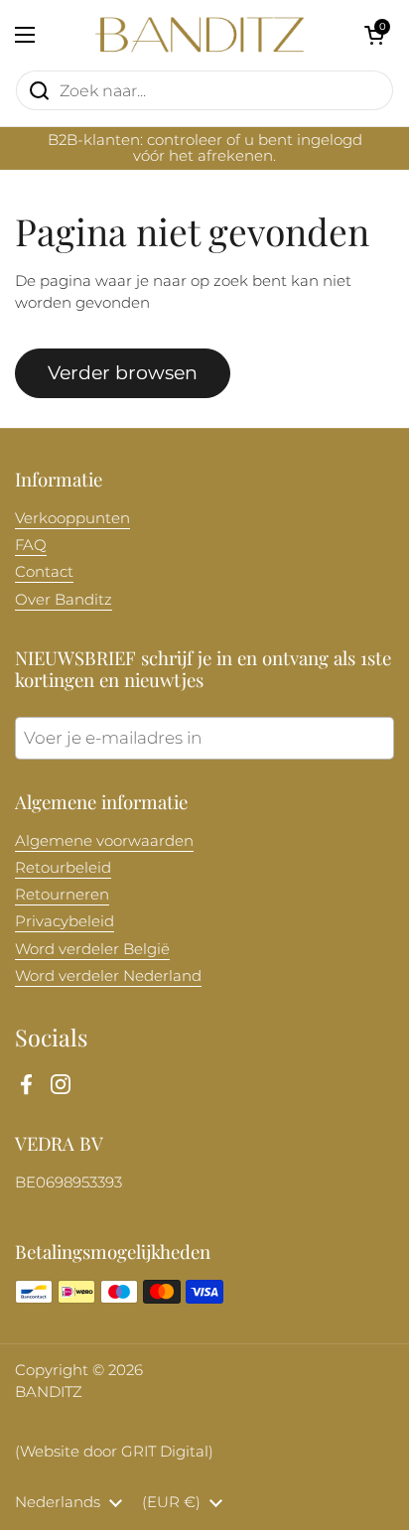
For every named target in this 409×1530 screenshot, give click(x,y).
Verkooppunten (72, 518)
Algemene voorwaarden (104, 841)
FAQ (31, 545)
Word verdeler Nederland (108, 976)
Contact (44, 572)
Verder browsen (123, 372)
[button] (374, 35)
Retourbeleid (63, 868)
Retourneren (62, 895)
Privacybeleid (64, 921)
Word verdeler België (92, 949)
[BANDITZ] (199, 35)
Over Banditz (63, 600)
